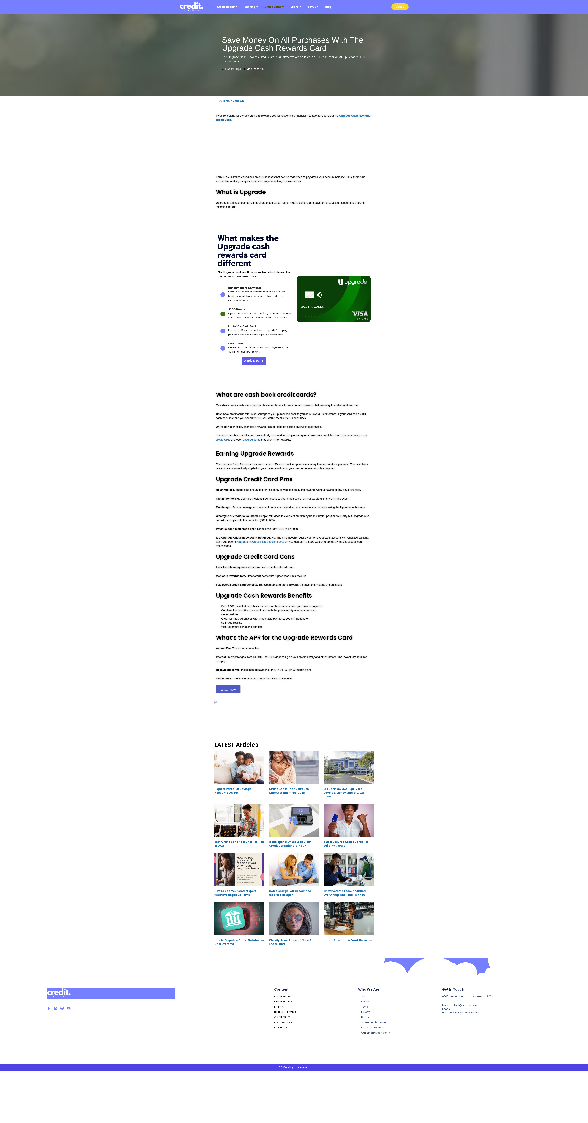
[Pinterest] (62, 1008)
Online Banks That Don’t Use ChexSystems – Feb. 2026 (289, 791)
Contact (366, 1001)
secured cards (251, 439)
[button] (294, 101)
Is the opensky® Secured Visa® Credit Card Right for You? (290, 844)
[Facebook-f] (49, 1008)
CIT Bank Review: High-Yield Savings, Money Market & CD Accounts (344, 792)
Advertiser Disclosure (232, 100)
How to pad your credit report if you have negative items (236, 893)
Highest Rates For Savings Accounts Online (232, 791)
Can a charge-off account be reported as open (290, 893)
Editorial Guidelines (372, 1027)
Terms (364, 1007)
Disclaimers (368, 1017)
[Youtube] (69, 1008)
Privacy (365, 1012)
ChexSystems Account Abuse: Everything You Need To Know (345, 893)
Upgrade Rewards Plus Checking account (262, 541)
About (365, 996)
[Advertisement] (294, 148)
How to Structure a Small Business (348, 940)
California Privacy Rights (375, 1033)
